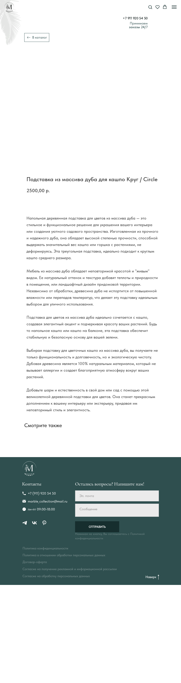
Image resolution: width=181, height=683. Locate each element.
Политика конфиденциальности (45, 548)
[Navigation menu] (174, 7)
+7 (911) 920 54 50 (42, 493)
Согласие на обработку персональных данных (56, 576)
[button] (150, 7)
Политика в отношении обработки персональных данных (64, 555)
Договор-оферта (35, 562)
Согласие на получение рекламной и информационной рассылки (70, 569)
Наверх (150, 577)
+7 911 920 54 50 (135, 18)
